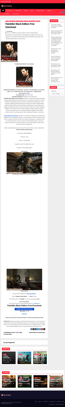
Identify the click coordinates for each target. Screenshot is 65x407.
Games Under (40, 10)
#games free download (11, 36)
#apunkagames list (17, 34)
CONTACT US (9, 10)
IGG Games (26, 21)
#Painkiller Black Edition (23, 36)
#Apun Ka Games (26, 32)
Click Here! (37, 303)
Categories (53, 91)
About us (40, 401)
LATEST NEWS (5, 13)
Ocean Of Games (32, 21)
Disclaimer (59, 401)
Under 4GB (38, 21)
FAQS (63, 401)
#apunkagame (34, 32)
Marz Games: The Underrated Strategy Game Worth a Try (56, 65)
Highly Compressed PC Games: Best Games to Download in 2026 (56, 32)
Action (7, 21)
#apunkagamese (27, 34)
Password (24, 313)
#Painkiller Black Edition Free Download (15, 38)
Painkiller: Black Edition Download (24, 309)
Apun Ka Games (12, 21)
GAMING (49, 10)
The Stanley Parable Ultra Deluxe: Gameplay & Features (57, 26)
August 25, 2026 (8, 383)
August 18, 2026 (24, 383)
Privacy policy (51, 404)
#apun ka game (18, 32)
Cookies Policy (52, 401)
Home (36, 401)
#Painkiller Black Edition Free (36, 36)
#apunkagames (9, 34)
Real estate (16, 13)
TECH (32, 10)
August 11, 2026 (55, 383)
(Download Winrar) (31, 293)
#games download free (36, 34)
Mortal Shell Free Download (36, 332)
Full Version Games (19, 21)
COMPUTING (18, 10)
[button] (60, 12)
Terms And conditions (59, 404)
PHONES (26, 10)
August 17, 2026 (40, 383)
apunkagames (9, 31)
